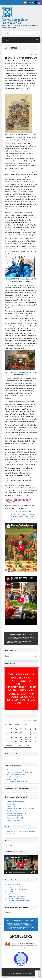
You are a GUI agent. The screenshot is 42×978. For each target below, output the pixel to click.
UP (39, 972)
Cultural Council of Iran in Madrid (19, 889)
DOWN (39, 975)
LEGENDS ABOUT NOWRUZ (17, 135)
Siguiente (25, 724)
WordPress (20, 973)
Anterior (10, 724)
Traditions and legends (14, 815)
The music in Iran (12, 806)
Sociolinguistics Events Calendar (18, 901)
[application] (21, 864)
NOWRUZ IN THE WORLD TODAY (22, 514)
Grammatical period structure (17, 781)
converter (8, 912)
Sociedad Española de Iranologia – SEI (15, 21)
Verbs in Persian (12, 779)
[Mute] (32, 872)
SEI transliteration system (16, 774)
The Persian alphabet (14, 777)
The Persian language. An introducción (19, 772)
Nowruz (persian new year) (16, 802)
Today (17, 724)
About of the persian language (17, 770)
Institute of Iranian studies (16, 896)
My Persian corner (14, 894)
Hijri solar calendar (14, 884)
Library (9, 845)
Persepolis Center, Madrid (16, 898)
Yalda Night (11, 804)
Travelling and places (14, 820)
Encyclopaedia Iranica (15, 887)
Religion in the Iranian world (16, 813)
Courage (30, 973)
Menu (6, 40)
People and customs (13, 811)
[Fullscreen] (35, 872)
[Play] (7, 872)
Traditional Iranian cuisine (15, 818)
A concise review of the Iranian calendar (20, 809)
